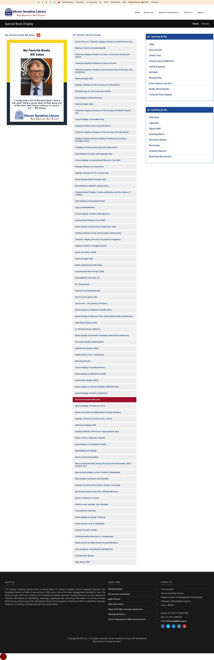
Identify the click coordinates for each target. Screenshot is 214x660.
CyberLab (154, 123)
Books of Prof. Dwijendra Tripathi (90, 438)
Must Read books (83, 361)
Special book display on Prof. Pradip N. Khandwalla (97, 472)
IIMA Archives (114, 599)
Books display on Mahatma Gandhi (90, 374)
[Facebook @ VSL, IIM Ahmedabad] (163, 626)
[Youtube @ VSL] (59, 2)
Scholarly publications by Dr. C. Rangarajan (94, 536)
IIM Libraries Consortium (119, 594)
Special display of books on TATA (90, 406)
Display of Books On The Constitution (92, 173)
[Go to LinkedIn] (54, 2)
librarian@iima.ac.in (177, 621)
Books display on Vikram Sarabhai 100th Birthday (97, 387)
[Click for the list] (38, 35)
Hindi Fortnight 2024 (84, 104)
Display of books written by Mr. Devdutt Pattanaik (97, 485)
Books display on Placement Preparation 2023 (95, 226)
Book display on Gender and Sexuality (92, 478)
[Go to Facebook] (42, 2)
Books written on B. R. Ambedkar (90, 523)
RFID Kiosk (154, 117)
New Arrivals (155, 50)
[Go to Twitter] (46, 2)
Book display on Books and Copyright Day (93, 154)
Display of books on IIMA (86, 530)
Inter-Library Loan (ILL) (160, 83)
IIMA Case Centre (115, 604)
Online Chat (155, 55)
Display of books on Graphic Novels (91, 246)
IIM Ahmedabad (115, 589)
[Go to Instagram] (50, 2)
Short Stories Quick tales (86, 297)
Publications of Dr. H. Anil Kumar (89, 355)
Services (188, 12)
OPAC (106, 2)
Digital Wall (155, 128)
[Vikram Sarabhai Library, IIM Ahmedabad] (38, 2)
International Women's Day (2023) (90, 220)
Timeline (154, 2)
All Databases (68, 2)
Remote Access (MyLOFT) (161, 61)
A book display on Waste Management (92, 214)
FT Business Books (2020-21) (87, 329)
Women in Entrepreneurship (87, 290)
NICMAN (153, 72)
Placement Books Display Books (89, 342)
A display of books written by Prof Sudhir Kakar (96, 147)
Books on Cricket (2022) (85, 252)
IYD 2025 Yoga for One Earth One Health (92, 91)
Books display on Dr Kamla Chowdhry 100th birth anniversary (102, 335)
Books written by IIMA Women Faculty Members (96, 543)
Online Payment (157, 66)
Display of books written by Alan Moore (92, 126)
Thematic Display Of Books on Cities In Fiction (95, 63)
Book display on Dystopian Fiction (90, 201)
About (200, 12)
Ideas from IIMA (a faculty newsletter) (125, 609)
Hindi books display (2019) (86, 380)
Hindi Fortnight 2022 (84, 258)
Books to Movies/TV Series (87, 498)
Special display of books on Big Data (91, 393)
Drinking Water (156, 134)
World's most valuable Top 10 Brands (91, 504)
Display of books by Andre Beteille (90, 48)
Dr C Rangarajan (82, 284)
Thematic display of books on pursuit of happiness (98, 239)
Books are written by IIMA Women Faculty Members (98, 412)
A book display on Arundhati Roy (89, 119)
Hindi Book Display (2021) (86, 323)
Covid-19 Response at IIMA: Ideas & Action (127, 619)
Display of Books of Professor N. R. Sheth (93, 418)
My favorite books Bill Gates (87, 399)
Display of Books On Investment (89, 166)
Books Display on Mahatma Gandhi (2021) (93, 310)
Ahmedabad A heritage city (87, 278)
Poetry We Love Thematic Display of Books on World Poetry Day (103, 41)
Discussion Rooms (158, 139)
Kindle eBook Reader (159, 89)
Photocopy (154, 145)
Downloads (115, 2)
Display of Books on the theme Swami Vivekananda (98, 233)
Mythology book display (85, 450)
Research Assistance (168, 12)
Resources (148, 12)
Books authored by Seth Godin (88, 265)
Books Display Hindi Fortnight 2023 (90, 179)
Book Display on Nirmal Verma (88, 98)
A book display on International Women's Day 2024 (97, 160)
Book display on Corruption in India (90, 444)
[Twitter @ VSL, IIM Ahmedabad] (168, 626)
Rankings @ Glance (116, 614)
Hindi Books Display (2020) (86, 348)
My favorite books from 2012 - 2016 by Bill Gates (96, 491)
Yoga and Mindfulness (85, 207)
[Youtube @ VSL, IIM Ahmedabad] (184, 626)
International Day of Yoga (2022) (89, 271)
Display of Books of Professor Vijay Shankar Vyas (97, 431)
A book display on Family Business (90, 367)
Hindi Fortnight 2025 (84, 78)
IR (100, 2)
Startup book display (84, 555)
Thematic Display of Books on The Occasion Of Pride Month (102, 132)
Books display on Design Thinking (90, 517)
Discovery (80, 2)
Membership (155, 77)
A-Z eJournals (92, 2)
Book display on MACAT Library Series (92, 186)
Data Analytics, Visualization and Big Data (94, 549)
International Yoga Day (85, 510)
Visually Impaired (157, 151)
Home (137, 12)
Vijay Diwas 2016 (82, 562)
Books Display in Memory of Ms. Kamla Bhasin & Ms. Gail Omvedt (104, 316)
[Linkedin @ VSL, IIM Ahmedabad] (173, 626)
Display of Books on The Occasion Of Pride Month (97, 85)
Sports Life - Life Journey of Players (91, 303)
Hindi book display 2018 (85, 425)
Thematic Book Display (160, 94)
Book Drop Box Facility (160, 156)
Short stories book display (87, 457)
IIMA (124, 2)
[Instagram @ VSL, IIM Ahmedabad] (179, 626)
